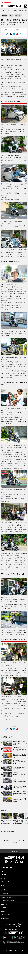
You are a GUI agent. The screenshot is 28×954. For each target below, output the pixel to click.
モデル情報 (9, 10)
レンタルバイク (4, 893)
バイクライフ (18, 15)
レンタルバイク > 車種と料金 (8, 897)
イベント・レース (5, 878)
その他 (2, 885)
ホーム (2, 10)
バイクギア (3, 907)
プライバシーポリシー (6, 914)
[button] (26, 871)
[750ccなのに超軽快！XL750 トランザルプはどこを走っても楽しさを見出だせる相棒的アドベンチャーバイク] (6, 840)
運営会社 (3, 911)
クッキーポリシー (5, 918)
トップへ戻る (15, 851)
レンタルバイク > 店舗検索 (7, 900)
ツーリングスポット (5, 881)
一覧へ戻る (14, 842)
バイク (11, 15)
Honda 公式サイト (5, 904)
